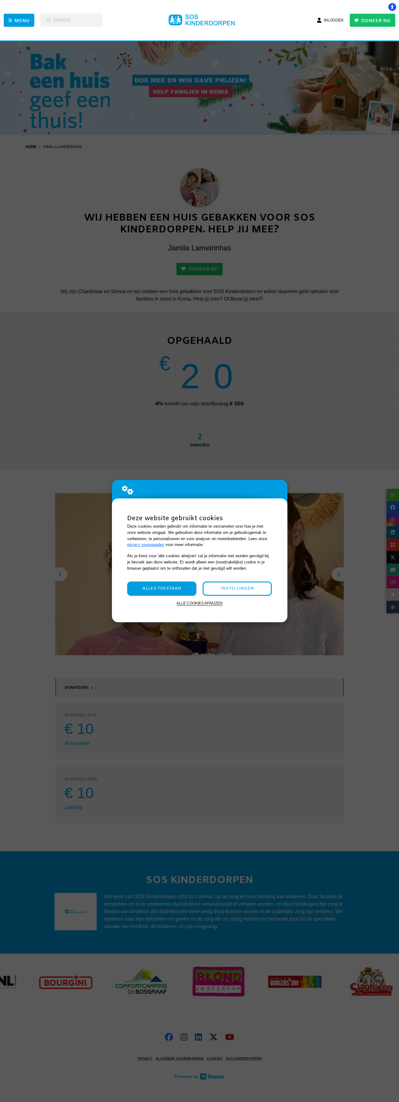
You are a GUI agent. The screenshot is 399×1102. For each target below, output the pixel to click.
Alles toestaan (161, 588)
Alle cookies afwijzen (199, 603)
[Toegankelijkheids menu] (392, 7)
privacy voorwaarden (145, 544)
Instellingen (237, 588)
